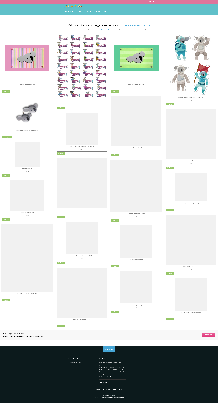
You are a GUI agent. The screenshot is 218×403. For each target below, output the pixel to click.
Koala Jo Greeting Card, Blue (190, 266)
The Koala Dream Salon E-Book (136, 213)
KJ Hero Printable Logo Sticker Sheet (27, 293)
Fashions (122, 29)
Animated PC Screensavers (136, 259)
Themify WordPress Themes (116, 397)
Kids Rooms (84, 29)
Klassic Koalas (108, 395)
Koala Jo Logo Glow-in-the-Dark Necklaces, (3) (82, 146)
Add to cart (6, 91)
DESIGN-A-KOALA (69, 11)
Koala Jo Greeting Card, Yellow (82, 210)
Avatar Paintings (93, 29)
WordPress (104, 397)
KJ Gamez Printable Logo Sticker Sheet (81, 101)
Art (153, 29)
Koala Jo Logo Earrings (136, 305)
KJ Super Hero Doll (27, 168)
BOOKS (98, 11)
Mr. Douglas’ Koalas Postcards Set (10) (82, 255)
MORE (105, 11)
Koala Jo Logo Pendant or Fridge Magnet (27, 130)
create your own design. (137, 25)
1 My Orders (117, 390)
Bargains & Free (130, 29)
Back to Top (109, 350)
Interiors (143, 29)
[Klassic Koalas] (73, 7)
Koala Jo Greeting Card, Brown (191, 160)
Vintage (107, 29)
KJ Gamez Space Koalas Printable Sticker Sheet (190, 97)
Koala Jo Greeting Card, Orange (81, 319)
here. (110, 376)
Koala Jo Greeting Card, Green (136, 84)
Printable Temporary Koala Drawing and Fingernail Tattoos (190, 203)
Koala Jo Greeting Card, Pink (27, 84)
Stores (108, 390)
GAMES (80, 11)
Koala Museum (76, 29)
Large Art (101, 29)
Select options (7, 137)
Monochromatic (114, 29)
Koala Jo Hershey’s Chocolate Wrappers (190, 312)
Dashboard (100, 390)
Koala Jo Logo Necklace (27, 212)
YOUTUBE (89, 11)
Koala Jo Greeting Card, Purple (136, 148)
